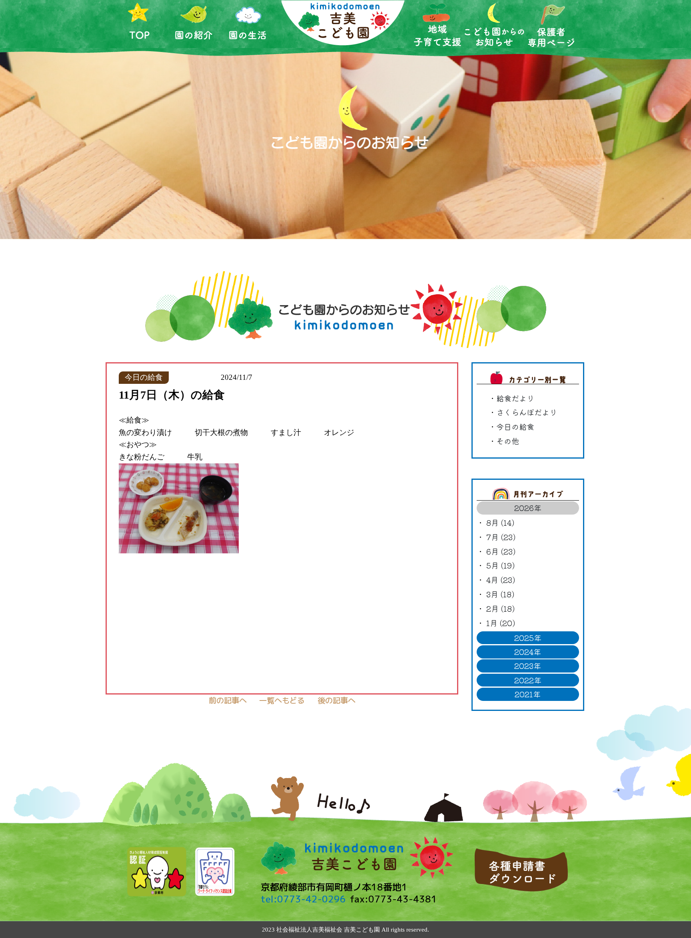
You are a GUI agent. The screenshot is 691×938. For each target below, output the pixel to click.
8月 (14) (500, 522)
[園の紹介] (194, 24)
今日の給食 (515, 426)
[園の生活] (248, 24)
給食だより (515, 398)
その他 (507, 441)
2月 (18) (500, 608)
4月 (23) (500, 579)
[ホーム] (140, 24)
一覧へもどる (282, 700)
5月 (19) (500, 565)
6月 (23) (500, 551)
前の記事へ (228, 700)
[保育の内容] (437, 24)
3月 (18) (500, 594)
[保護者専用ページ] (551, 24)
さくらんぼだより (526, 412)
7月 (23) (500, 537)
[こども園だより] (494, 24)
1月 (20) (500, 623)
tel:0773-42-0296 (303, 898)
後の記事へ (336, 700)
